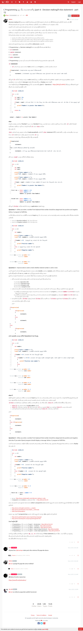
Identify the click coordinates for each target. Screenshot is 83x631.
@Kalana (20, 574)
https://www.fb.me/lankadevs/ (17, 580)
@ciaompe (19, 550)
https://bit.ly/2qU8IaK (53, 529)
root (10, 547)
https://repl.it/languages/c (18, 511)
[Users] (27, 2)
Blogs (7, 15)
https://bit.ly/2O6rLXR (42, 500)
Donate (50, 615)
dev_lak (11, 589)
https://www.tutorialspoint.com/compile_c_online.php (25, 509)
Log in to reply (75, 15)
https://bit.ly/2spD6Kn (45, 526)
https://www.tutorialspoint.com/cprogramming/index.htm (26, 518)
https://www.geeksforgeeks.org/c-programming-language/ (27, 517)
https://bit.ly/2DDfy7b (54, 530)
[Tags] (20, 2)
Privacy (33, 615)
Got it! (80, 629)
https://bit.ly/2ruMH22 (59, 84)
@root (10, 563)
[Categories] (12, 2)
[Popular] (23, 2)
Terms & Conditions (41, 615)
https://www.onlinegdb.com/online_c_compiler (24, 508)
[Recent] (16, 2)
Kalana (10, 19)
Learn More (45, 629)
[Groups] (31, 2)
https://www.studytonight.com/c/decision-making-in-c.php (30, 498)
